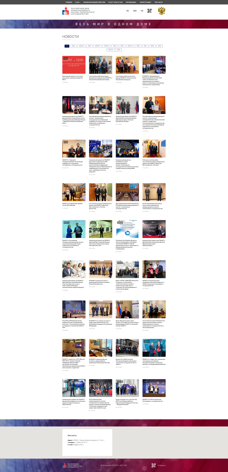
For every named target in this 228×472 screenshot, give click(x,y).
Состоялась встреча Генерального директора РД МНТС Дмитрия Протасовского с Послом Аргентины (100, 206)
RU (127, 11)
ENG (135, 11)
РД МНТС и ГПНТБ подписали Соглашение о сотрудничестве (152, 400)
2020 (152, 46)
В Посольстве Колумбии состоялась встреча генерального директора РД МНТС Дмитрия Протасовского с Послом (153, 162)
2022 (138, 46)
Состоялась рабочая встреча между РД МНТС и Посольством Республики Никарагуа (126, 78)
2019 (159, 46)
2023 (122, 46)
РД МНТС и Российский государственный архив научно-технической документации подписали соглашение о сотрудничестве (73, 244)
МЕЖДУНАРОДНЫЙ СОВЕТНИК (94, 2)
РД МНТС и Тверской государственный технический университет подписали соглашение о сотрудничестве (72, 162)
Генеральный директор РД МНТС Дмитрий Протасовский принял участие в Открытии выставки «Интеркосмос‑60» (99, 243)
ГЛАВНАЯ (68, 2)
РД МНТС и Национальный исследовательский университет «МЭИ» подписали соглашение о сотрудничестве (153, 283)
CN (142, 11)
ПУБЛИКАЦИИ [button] (131, 2)
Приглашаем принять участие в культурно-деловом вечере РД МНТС (72, 78)
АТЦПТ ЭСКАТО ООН (115, 2)
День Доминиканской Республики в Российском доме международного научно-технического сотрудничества (127, 206)
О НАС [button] (77, 2)
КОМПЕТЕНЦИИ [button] (145, 2)
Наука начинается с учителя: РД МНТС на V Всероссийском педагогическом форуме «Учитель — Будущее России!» (127, 402)
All (67, 46)
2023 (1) (130, 46)
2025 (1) (97, 46)
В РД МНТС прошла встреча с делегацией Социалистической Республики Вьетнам (99, 282)
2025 (89, 46)
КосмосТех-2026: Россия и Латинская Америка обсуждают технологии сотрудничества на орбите (126, 362)
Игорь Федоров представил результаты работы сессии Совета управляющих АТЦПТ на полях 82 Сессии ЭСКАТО (127, 323)
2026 (73, 46)
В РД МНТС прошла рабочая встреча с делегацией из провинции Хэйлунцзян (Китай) (99, 361)
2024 (114, 46)
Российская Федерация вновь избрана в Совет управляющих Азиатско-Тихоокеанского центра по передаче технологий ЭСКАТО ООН (73, 324)
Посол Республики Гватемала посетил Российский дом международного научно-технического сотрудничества (152, 206)
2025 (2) (106, 46)
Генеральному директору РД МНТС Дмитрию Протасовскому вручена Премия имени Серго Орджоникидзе (153, 243)
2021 (145, 46)
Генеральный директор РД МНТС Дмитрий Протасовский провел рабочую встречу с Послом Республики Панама (126, 119)
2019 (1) (110, 50)
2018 (118, 50)
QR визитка (161, 465)
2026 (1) (81, 46)
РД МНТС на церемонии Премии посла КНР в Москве (72, 204)
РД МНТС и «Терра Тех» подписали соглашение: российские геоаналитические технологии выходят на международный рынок (154, 362)
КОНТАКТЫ (159, 2)
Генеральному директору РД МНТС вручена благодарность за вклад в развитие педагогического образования (73, 402)
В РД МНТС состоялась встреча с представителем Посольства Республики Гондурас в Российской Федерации (100, 323)
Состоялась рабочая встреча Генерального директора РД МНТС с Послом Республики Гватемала (100, 78)
